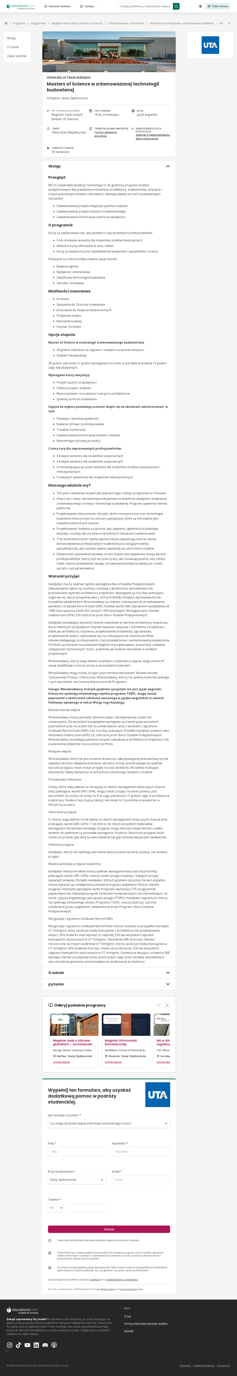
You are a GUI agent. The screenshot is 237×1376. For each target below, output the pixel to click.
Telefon (54, 1200)
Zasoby (89, 6)
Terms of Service (128, 1289)
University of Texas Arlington (69, 77)
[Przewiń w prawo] (229, 23)
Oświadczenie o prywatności (122, 1279)
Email (117, 1171)
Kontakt (128, 1331)
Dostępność (223, 1365)
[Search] (176, 6)
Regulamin (185, 1365)
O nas (127, 1316)
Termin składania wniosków (105, 134)
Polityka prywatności (204, 1365)
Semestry (95, 1279)
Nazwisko (120, 1143)
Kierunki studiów (59, 6)
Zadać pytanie (16, 56)
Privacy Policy (108, 1289)
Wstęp (11, 38)
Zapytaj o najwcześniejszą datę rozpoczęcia (153, 136)
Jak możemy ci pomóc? (64, 1115)
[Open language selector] (200, 6)
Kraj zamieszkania (61, 1171)
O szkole (13, 47)
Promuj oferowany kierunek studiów (146, 1323)
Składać (109, 1229)
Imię (52, 1143)
